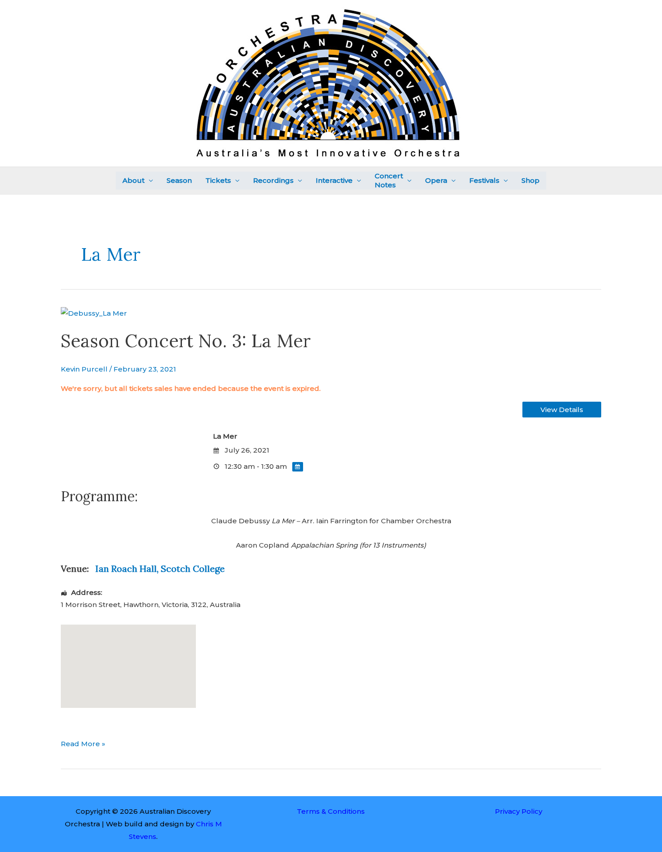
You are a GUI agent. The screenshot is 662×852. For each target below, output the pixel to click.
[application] (149, 181)
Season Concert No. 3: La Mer (186, 340)
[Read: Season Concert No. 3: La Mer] (94, 312)
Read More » (83, 743)
